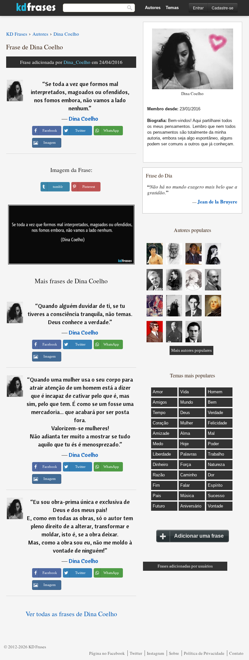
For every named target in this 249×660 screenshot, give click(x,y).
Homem (215, 391)
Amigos (160, 402)
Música (187, 495)
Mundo (186, 402)
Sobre (174, 653)
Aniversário (190, 506)
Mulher (186, 423)
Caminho (188, 474)
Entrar (198, 7)
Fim (156, 485)
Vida (184, 391)
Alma (185, 433)
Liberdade (162, 454)
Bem (212, 402)
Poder (213, 443)
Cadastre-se (222, 7)
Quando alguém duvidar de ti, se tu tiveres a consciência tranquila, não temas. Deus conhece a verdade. (80, 314)
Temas (172, 7)
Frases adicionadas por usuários (185, 566)
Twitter (136, 653)
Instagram (155, 653)
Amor (158, 391)
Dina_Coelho (77, 62)
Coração (160, 423)
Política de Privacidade (204, 653)
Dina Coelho (83, 118)
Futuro (159, 506)
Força (185, 464)
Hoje (184, 443)
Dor (211, 474)
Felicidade (217, 423)
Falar (185, 485)
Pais (157, 495)
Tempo (159, 412)
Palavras (188, 454)
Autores (152, 7)
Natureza (216, 464)
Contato (236, 653)
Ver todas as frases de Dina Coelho (71, 613)
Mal (211, 433)
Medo (158, 443)
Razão (159, 474)
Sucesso (216, 495)
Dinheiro (160, 464)
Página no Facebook (107, 653)
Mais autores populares (191, 350)
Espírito (215, 485)
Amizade (161, 433)
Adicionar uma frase (199, 536)
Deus (185, 412)
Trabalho (216, 454)
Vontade (215, 506)
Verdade (215, 412)
